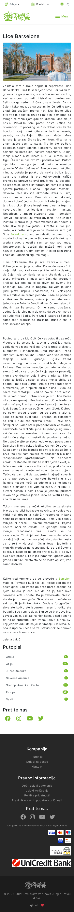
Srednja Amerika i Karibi (36, 685)
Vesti (36, 699)
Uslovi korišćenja (36, 790)
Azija (36, 664)
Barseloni (65, 578)
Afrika (36, 656)
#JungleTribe (14, 825)
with (37, 905)
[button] (12, 4)
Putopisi (37, 756)
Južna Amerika (36, 671)
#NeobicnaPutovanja (34, 825)
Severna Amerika (36, 678)
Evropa (36, 692)
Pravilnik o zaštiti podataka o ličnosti (37, 800)
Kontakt (37, 766)
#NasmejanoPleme (56, 825)
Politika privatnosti (37, 795)
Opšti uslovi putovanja (37, 785)
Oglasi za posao (37, 761)
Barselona (17, 234)
